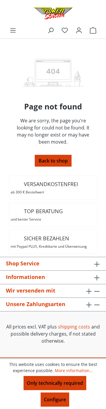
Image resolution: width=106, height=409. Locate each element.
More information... (74, 370)
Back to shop (53, 160)
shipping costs (74, 326)
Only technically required (55, 383)
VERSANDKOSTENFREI (44, 187)
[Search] (51, 30)
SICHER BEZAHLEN (49, 242)
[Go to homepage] (53, 13)
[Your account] (79, 30)
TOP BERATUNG (37, 215)
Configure (55, 399)
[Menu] (13, 30)
